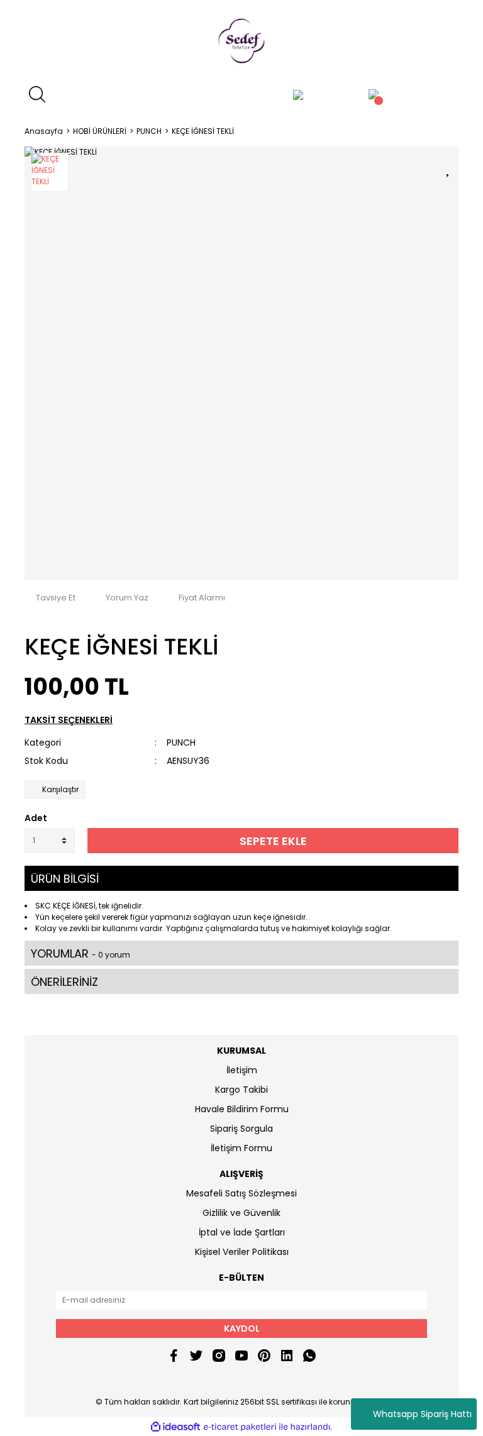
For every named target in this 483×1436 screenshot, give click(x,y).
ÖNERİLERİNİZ (64, 982)
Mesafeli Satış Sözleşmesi (241, 1193)
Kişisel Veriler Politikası (242, 1251)
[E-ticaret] (240, 1426)
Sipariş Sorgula (241, 1128)
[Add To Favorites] (449, 167)
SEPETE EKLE (273, 841)
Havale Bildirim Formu (242, 1109)
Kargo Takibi (241, 1089)
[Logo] (241, 40)
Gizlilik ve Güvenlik (241, 1213)
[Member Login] (298, 94)
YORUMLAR (80, 953)
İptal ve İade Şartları (242, 1232)
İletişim (241, 1070)
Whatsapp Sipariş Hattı (422, 1414)
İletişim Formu (241, 1148)
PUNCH (181, 742)
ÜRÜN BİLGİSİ (65, 878)
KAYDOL (242, 1328)
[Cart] (373, 94)
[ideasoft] (175, 1427)
